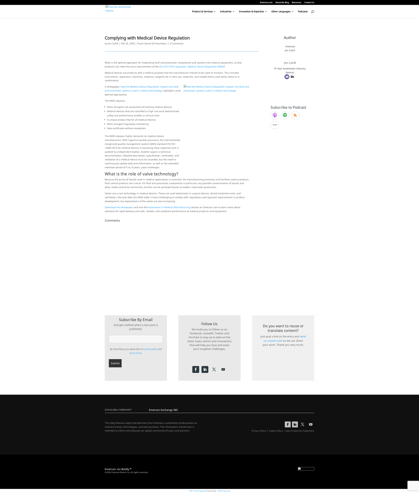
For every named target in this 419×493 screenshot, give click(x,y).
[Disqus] (182, 264)
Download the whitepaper (119, 207)
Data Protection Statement (299, 430)
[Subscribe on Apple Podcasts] (275, 115)
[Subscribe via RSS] (295, 115)
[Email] (286, 76)
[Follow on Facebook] (195, 369)
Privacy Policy (259, 430)
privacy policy (150, 349)
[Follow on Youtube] (223, 369)
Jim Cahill (113, 43)
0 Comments (176, 43)
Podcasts (303, 11)
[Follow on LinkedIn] (204, 369)
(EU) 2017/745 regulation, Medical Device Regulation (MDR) (191, 66)
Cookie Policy (276, 430)
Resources (296, 2)
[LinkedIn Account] (292, 76)
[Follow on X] (214, 369)
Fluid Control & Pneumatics (152, 43)
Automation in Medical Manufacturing (169, 207)
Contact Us (309, 2)
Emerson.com (266, 2)
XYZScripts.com (224, 491)
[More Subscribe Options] (275, 125)
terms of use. (135, 352)
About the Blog (282, 2)
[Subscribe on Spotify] (285, 115)
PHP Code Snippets (197, 491)
